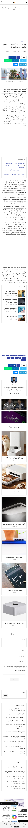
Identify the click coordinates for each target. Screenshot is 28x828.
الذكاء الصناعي (19, 355)
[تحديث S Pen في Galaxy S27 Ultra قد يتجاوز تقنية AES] (14, 575)
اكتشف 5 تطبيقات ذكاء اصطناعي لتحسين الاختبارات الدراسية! (16, 777)
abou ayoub (22, 766)
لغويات (12, 357)
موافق (16, 826)
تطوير (7, 355)
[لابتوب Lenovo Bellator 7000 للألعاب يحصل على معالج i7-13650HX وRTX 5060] (21, 301)
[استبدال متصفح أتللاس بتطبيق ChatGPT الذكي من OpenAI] (14, 808)
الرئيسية (24, 8)
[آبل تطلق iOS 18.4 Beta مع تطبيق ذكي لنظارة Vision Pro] (21, 310)
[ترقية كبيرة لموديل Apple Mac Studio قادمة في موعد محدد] (14, 608)
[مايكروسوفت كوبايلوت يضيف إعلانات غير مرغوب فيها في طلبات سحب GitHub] (14, 816)
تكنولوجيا (24, 357)
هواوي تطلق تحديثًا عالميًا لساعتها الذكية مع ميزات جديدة (10, 317)
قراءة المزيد (11, 826)
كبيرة (16, 357)
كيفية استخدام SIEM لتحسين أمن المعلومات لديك (14, 721)
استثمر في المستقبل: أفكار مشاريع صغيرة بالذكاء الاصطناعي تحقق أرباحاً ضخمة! (15, 709)
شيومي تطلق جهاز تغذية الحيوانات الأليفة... (14, 458)
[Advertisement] (14, 26)
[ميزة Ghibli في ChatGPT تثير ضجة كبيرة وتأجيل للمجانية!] (21, 293)
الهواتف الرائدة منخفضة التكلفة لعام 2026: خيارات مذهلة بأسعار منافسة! (15, 767)
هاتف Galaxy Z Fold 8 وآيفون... (14, 557)
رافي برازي (23, 51)
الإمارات (24, 355)
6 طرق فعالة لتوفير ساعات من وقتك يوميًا (16, 714)
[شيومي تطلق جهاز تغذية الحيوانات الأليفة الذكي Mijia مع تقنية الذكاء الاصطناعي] (14, 443)
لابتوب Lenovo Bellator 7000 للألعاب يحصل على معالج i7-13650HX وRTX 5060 (10, 300)
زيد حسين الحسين (21, 771)
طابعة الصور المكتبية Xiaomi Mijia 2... (14, 491)
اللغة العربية (12, 355)
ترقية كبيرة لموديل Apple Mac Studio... (14, 623)
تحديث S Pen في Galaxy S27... (14, 590)
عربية (20, 357)
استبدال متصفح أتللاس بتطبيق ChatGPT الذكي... (6, 807)
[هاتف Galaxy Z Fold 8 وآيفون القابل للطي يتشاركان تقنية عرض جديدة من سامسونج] (14, 542)
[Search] (1, 2)
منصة (8, 357)
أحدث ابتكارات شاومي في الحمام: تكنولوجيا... (14, 524)
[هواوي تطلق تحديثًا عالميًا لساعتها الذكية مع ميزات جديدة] (21, 318)
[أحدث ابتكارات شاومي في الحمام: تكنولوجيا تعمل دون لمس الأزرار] (14, 509)
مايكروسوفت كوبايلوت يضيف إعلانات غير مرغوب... (5, 815)
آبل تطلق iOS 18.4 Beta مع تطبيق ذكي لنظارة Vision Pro (10, 309)
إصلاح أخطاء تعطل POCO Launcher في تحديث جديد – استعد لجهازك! (15, 772)
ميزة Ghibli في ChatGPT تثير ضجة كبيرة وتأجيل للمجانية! (11, 292)
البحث (23, 692)
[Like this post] (17, 57)
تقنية (4, 355)
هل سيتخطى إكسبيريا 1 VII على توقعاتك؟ (15, 163)
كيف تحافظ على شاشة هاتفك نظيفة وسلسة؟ (15, 717)
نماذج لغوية (24, 360)
